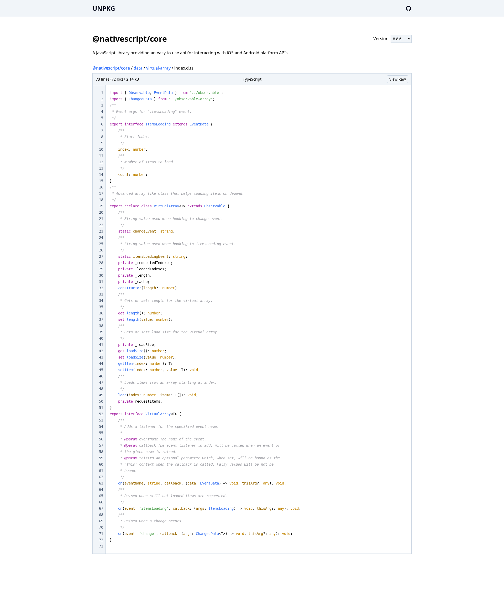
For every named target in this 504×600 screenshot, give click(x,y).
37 (101, 319)
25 (101, 244)
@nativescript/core (111, 68)
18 (101, 200)
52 (101, 414)
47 (101, 382)
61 (101, 471)
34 (101, 300)
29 (101, 269)
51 (101, 408)
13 (101, 168)
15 (101, 181)
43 (101, 357)
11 (101, 156)
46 (101, 376)
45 (101, 370)
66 (101, 502)
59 (101, 458)
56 (101, 439)
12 (101, 162)
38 (101, 326)
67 (101, 508)
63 (101, 483)
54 (101, 426)
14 (101, 174)
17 (101, 193)
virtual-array (158, 68)
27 (101, 256)
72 (101, 540)
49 (101, 395)
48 (101, 389)
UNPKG (103, 8)
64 (101, 489)
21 (101, 219)
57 (101, 445)
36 (101, 313)
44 (101, 363)
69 (101, 521)
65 (101, 496)
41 (101, 345)
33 (101, 294)
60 (101, 464)
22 (101, 225)
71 (101, 533)
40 (101, 338)
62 (101, 477)
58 (101, 452)
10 (101, 149)
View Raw (397, 79)
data (138, 68)
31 (101, 282)
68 (101, 515)
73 (101, 546)
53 (101, 420)
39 (101, 332)
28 (101, 263)
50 (101, 401)
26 (101, 250)
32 (101, 288)
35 (101, 307)
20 (101, 212)
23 (101, 231)
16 (101, 187)
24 (101, 237)
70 (101, 527)
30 (101, 275)
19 (101, 206)
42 (101, 351)
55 (101, 433)
